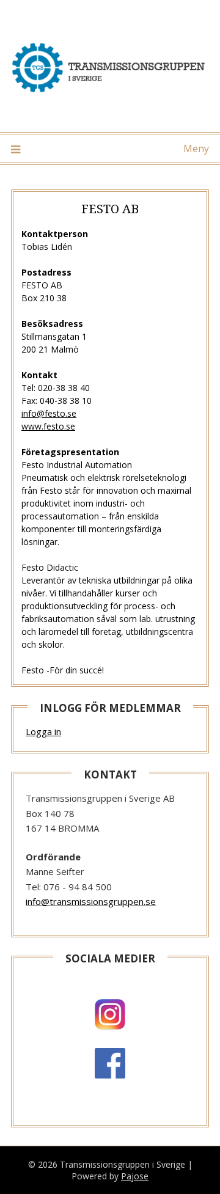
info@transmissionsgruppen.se (91, 901)
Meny (196, 148)
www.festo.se (48, 426)
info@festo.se (48, 413)
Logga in (43, 731)
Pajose (134, 1176)
